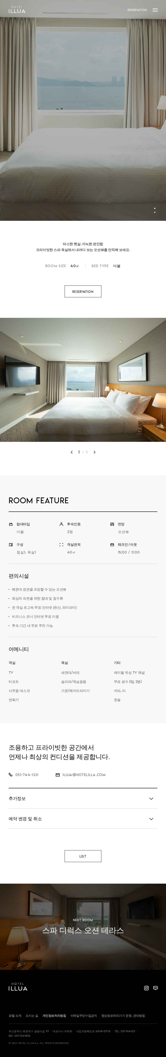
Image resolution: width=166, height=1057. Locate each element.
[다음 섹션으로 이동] (155, 210)
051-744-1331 (128, 1031)
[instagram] (146, 988)
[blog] (155, 988)
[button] (71, 452)
